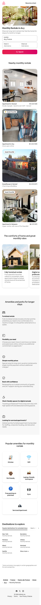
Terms (16, 596)
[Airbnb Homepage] (3, 3)
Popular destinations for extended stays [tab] (14, 528)
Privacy (10, 596)
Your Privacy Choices (25, 596)
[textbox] (11, 46)
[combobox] (20, 39)
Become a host (31, 3)
